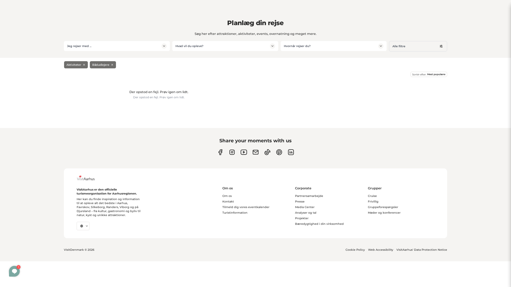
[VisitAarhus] (89, 178)
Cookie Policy (355, 250)
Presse (300, 201)
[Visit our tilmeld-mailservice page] (255, 152)
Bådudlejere (100, 65)
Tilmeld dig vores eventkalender (245, 207)
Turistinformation (235, 212)
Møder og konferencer (384, 212)
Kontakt (228, 201)
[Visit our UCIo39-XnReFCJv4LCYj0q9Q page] (243, 152)
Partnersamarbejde (309, 196)
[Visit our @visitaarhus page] (267, 152)
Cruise (372, 196)
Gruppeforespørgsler (383, 207)
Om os (227, 196)
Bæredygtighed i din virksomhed (319, 224)
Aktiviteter (73, 65)
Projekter (302, 218)
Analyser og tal (305, 212)
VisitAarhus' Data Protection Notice (421, 250)
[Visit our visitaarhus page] (220, 152)
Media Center (305, 207)
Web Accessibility (380, 250)
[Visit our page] (232, 152)
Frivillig (373, 201)
